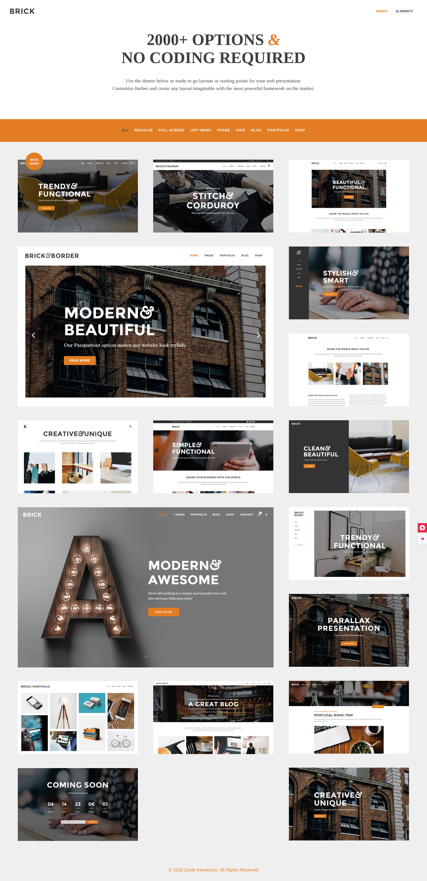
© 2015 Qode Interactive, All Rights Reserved (213, 869)
